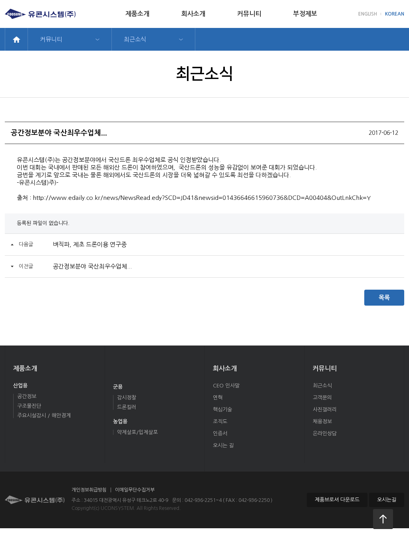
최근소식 (135, 39)
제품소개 (137, 14)
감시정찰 (126, 397)
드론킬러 (126, 407)
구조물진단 (29, 406)
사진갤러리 (325, 409)
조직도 (220, 421)
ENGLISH (367, 14)
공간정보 (26, 396)
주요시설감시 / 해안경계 (44, 415)
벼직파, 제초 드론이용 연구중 (90, 244)
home (16, 39)
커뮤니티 (249, 14)
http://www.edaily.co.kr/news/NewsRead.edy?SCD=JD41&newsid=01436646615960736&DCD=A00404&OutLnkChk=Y (202, 198)
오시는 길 (223, 445)
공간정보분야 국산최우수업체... (92, 266)
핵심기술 (222, 409)
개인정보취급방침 (89, 490)
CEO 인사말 (226, 385)
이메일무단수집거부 (135, 490)
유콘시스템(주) (40, 14)
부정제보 (305, 14)
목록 (384, 297)
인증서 (220, 433)
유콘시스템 (35, 500)
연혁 (217, 397)
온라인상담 (325, 433)
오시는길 (386, 499)
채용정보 (322, 421)
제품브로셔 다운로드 (337, 499)
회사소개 (193, 14)
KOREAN (394, 14)
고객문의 (322, 397)
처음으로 (383, 519)
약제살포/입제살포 (137, 432)
